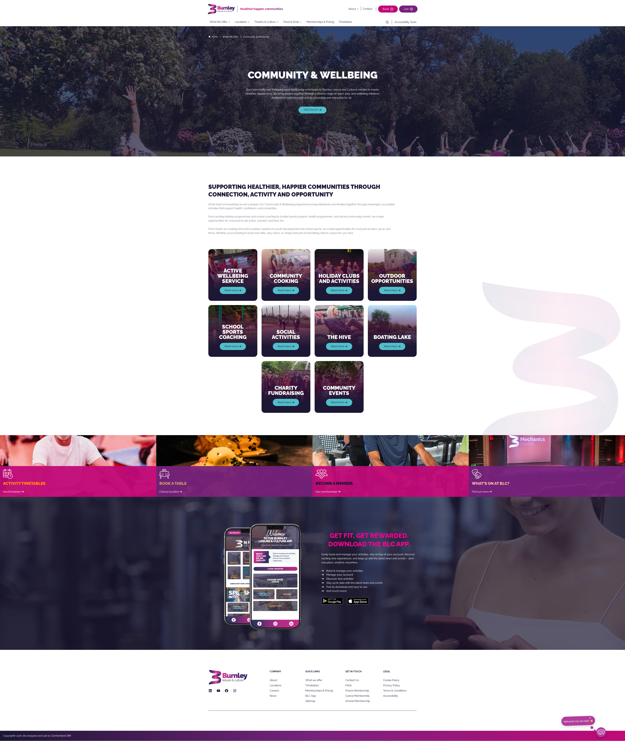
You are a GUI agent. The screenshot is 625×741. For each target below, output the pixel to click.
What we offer (313, 680)
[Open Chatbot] (601, 732)
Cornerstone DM (61, 735)
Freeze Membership (357, 690)
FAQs (348, 685)
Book (386, 9)
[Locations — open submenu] (249, 22)
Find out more (480, 491)
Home (215, 36)
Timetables (345, 22)
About (352, 8)
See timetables (12, 491)
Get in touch (311, 109)
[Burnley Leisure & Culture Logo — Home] (222, 9)
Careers (274, 690)
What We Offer (218, 22)
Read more (235, 291)
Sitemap (310, 701)
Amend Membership (357, 701)
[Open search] (387, 22)
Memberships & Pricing (320, 22)
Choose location (169, 491)
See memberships (326, 491)
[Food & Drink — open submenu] (301, 22)
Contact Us (352, 680)
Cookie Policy (391, 680)
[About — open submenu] (358, 9)
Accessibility (390, 695)
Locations (241, 22)
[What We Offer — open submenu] (230, 22)
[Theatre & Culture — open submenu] (278, 22)
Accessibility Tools (406, 22)
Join (406, 9)
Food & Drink (291, 22)
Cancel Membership (357, 695)
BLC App (310, 695)
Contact (367, 8)
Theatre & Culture (265, 22)
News (273, 695)
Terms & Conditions (394, 690)
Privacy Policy (391, 685)
